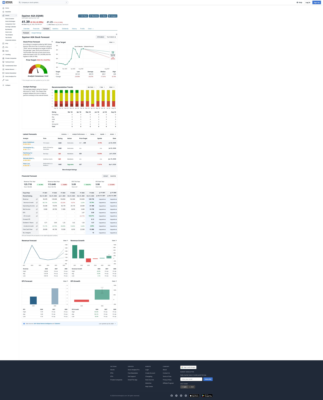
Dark (192, 387)
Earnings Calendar (10, 26)
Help (300, 2)
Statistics (55, 29)
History (74, 29)
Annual (105, 176)
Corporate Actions (10, 40)
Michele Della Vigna (29, 158)
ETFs (111, 376)
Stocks (112, 370)
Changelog (148, 376)
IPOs (111, 373)
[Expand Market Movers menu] (16, 69)
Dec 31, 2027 (101, 196)
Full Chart (84, 16)
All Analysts (100, 37)
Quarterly (113, 176)
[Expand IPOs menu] (16, 43)
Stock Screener (9, 18)
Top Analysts (9, 35)
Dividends (65, 29)
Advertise (148, 383)
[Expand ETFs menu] (16, 47)
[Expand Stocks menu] (16, 15)
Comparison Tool (10, 24)
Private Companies (116, 380)
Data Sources (149, 380)
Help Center (149, 386)
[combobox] (43, 2)
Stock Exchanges (10, 21)
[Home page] (7, 2)
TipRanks (57, 323)
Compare (113, 16)
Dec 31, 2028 (112, 196)
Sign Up (317, 2)
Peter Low (26, 164)
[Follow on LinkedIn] (181, 395)
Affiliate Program (168, 383)
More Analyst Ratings (69, 170)
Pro (55, 271)
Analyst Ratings (36, 33)
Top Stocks (8, 37)
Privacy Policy (167, 380)
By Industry (8, 29)
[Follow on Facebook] (171, 395)
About (165, 370)
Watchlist (95, 16)
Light (184, 387)
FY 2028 (114, 192)
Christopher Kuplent (30, 147)
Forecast (46, 29)
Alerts (104, 16)
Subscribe (208, 379)
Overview (26, 29)
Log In (308, 2)
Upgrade (101, 199)
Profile (82, 29)
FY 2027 (103, 192)
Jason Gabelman (28, 142)
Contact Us (166, 373)
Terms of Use (167, 376)
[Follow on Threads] (185, 395)
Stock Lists (8, 32)
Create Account (150, 373)
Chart (90, 29)
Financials (36, 29)
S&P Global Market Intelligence (43, 323)
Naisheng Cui (27, 153)
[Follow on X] (176, 395)
